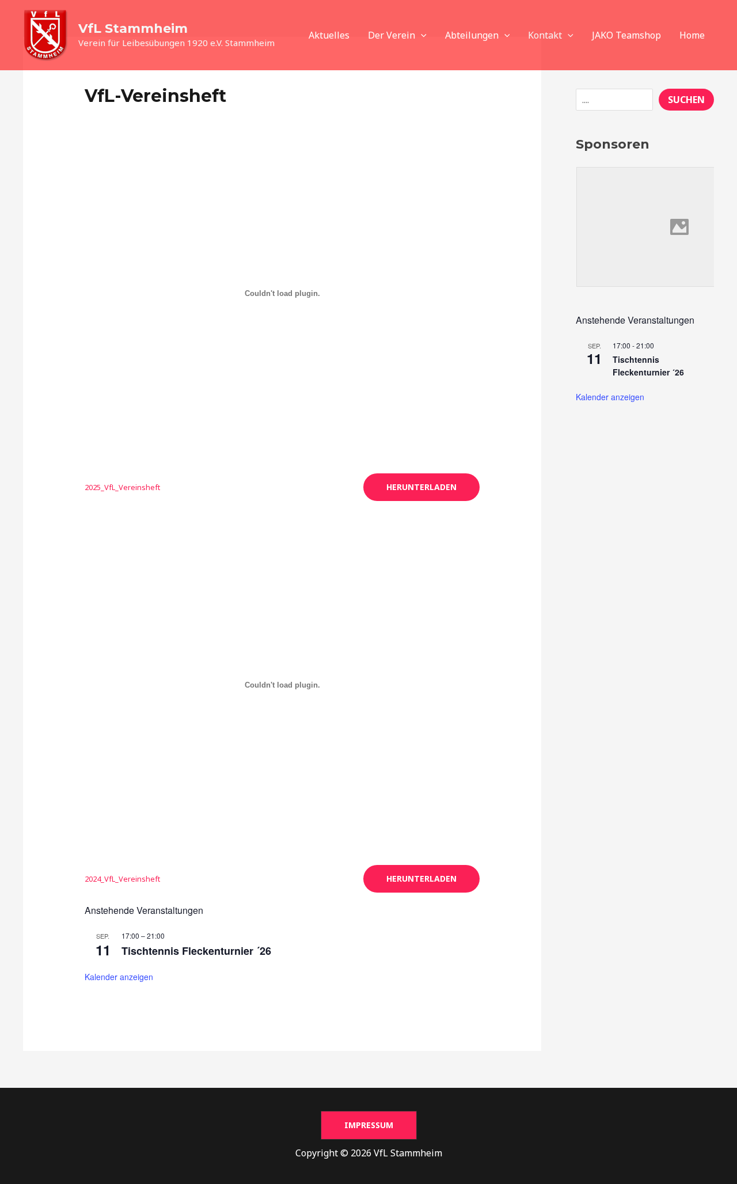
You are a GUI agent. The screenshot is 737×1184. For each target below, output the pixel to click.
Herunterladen (421, 486)
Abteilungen (472, 35)
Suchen (686, 99)
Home (692, 35)
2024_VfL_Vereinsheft (122, 879)
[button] (421, 35)
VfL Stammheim (133, 28)
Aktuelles (329, 35)
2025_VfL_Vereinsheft (122, 487)
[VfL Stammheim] (46, 34)
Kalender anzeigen (119, 976)
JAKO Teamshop (626, 35)
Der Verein (391, 35)
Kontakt (545, 35)
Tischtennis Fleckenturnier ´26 (196, 950)
